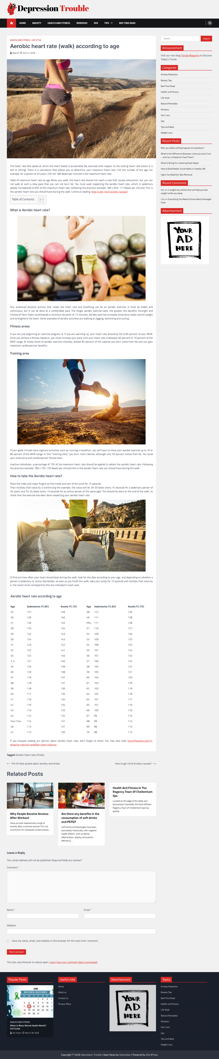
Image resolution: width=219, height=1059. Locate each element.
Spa (96, 23)
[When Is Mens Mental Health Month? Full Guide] (30, 1001)
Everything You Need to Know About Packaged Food (186, 200)
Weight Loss (167, 132)
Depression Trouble (91, 1055)
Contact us (63, 998)
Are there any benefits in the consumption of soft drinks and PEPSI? (80, 818)
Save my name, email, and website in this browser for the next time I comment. (55, 941)
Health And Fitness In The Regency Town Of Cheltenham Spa (132, 792)
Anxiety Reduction (169, 74)
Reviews (165, 109)
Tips (106, 23)
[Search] (209, 23)
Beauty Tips (166, 80)
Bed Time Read (127, 23)
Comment (13, 867)
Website (11, 925)
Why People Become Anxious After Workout (29, 816)
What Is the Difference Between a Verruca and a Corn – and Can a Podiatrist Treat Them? (186, 155)
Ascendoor (125, 1055)
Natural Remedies (169, 103)
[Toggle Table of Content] (39, 199)
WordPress (152, 1055)
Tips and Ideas (167, 127)
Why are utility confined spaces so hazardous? (182, 148)
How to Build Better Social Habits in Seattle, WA (183, 168)
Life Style (36, 40)
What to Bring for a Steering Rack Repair (180, 163)
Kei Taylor (17, 1032)
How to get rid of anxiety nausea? (109, 192)
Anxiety (36, 23)
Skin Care (165, 115)
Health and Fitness (59, 23)
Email (88, 910)
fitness (40, 755)
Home (22, 23)
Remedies (81, 23)
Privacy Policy (64, 1004)
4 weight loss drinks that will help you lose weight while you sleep (184, 191)
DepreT (16, 52)
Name (11, 910)
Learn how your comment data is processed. (73, 962)
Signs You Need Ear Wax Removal (176, 174)
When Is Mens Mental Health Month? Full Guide (28, 1027)
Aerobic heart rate (25, 755)
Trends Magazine (190, 55)
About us (62, 992)
